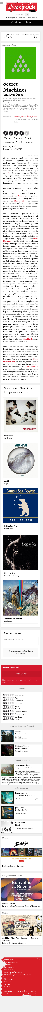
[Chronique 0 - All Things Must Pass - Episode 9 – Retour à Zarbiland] (21, 928)
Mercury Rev (9, 573)
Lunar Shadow (21, 793)
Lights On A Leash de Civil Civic (11, 36)
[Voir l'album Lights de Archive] (20, 477)
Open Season (9, 528)
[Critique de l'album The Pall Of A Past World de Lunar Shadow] (7, 803)
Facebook (7, 982)
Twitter (7, 984)
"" (21, 778)
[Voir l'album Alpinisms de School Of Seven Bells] (20, 615)
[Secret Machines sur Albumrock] (7, 742)
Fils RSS (7, 987)
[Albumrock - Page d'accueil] (21, 11)
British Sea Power (11, 526)
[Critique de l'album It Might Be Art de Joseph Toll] (7, 818)
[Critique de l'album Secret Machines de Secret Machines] (7, 755)
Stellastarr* (8, 436)
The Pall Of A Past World (25, 795)
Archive (7, 481)
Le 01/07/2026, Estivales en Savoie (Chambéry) (21, 906)
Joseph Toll (19, 808)
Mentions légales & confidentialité (17, 975)
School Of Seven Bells (13, 618)
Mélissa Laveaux (8, 904)
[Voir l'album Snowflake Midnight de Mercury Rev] (20, 570)
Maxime (6, 149)
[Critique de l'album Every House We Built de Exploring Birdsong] (7, 776)
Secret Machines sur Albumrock (21, 726)
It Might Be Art (21, 810)
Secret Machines (14, 86)
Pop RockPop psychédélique (21, 738)
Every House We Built (23, 768)
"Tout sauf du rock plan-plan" (24, 828)
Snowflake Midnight (12, 576)
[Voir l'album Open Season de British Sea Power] (20, 522)
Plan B (17, 825)
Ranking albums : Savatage (13, 866)
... (3, 868)
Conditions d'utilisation (13, 972)
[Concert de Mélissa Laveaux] (21, 900)
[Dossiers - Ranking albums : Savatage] (21, 862)
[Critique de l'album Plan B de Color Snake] (7, 833)
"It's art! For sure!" (20, 814)
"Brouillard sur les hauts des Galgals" (26, 799)
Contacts (7, 965)
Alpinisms (8, 621)
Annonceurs (8, 970)
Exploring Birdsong (22, 765)
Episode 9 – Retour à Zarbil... (14, 943)
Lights (6, 483)
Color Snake (20, 822)
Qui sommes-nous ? (11, 962)
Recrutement (9, 967)
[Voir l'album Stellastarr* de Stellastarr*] (20, 432)
